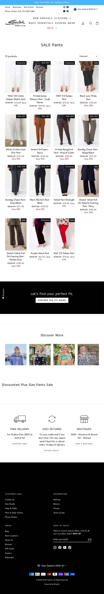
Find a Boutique (84, 444)
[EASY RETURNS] (52, 419)
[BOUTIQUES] (84, 419)
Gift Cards (9, 548)
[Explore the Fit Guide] (52, 297)
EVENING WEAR (65, 23)
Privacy (56, 508)
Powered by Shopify (52, 584)
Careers (8, 553)
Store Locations (11, 535)
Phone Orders (11, 517)
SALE (51, 28)
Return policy (52, 450)
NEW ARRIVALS (43, 18)
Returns (56, 504)
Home (7, 7)
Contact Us (9, 499)
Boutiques (17, 7)
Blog (7, 531)
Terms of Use (58, 512)
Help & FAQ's (11, 508)
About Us (9, 540)
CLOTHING (62, 18)
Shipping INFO (19, 444)
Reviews (39, 7)
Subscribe (9, 557)
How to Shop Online (14, 512)
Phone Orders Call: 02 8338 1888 (20, 11)
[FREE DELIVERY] (19, 419)
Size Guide (29, 7)
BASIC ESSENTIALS (41, 23)
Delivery (56, 499)
